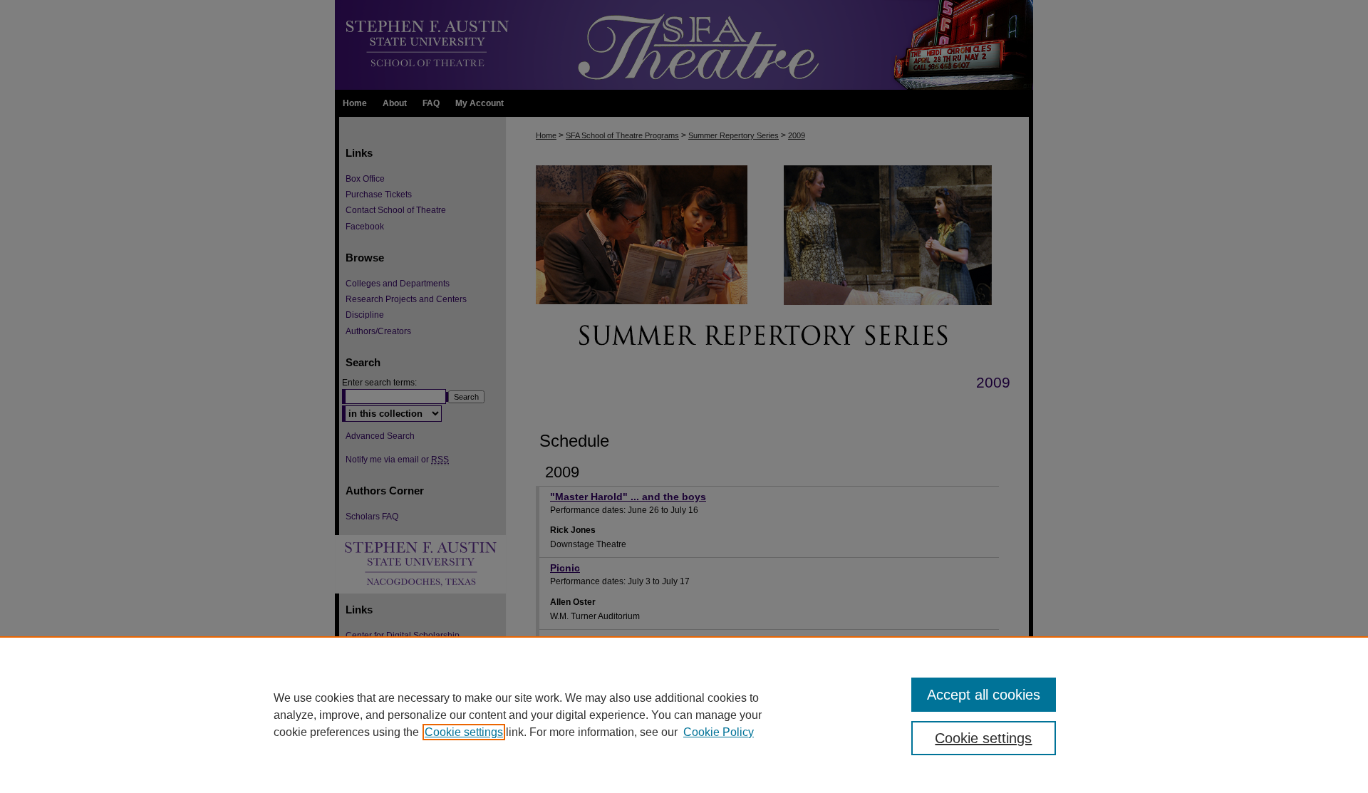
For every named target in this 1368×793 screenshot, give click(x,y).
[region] (684, 714)
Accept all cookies (983, 695)
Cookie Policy (718, 732)
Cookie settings (464, 732)
